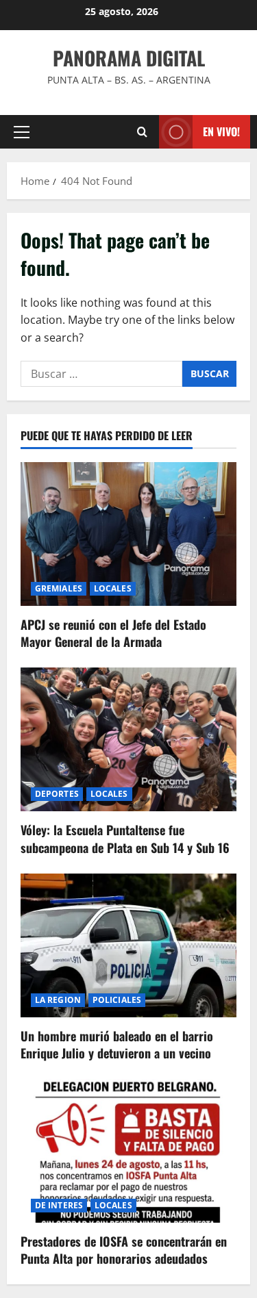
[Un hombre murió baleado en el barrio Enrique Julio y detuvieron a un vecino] (128, 945)
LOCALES (113, 588)
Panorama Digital (129, 58)
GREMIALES (58, 588)
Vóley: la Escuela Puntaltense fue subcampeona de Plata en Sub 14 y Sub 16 (125, 838)
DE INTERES (59, 1205)
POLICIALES (117, 1000)
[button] (21, 132)
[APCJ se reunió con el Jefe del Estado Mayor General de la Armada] (128, 534)
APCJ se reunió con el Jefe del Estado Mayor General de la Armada (113, 632)
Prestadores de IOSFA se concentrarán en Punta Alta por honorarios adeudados (124, 1249)
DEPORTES (57, 794)
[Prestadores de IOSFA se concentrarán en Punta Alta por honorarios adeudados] (128, 1151)
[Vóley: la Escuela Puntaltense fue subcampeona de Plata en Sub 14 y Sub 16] (128, 739)
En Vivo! (221, 131)
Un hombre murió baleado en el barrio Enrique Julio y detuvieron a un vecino (117, 1044)
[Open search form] (142, 131)
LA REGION (58, 1000)
